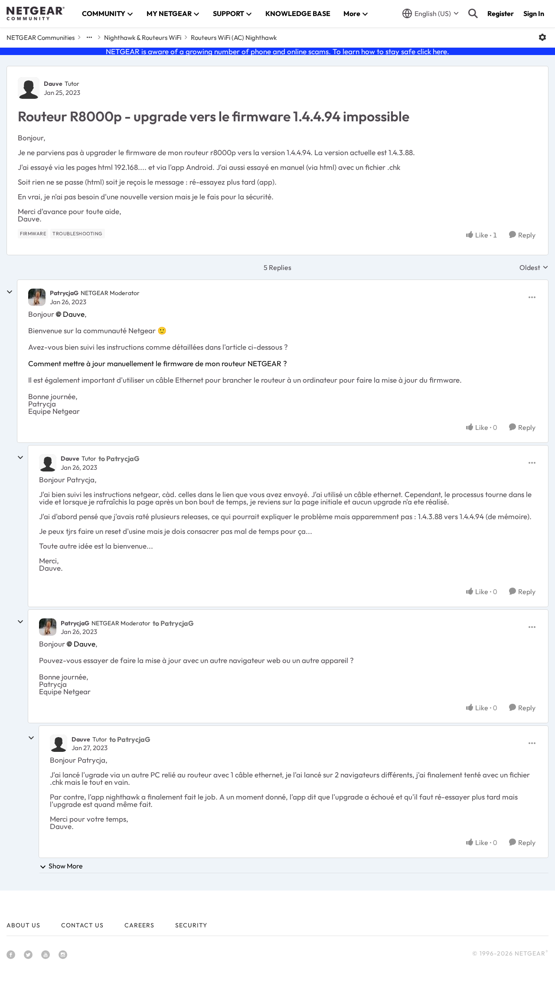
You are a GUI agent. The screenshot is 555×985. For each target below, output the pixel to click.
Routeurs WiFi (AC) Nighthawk (234, 37)
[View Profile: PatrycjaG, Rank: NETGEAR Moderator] (37, 297)
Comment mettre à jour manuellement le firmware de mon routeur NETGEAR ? (157, 363)
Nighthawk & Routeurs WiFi (142, 37)
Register (500, 13)
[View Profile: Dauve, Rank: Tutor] (28, 88)
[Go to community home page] (36, 13)
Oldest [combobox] (533, 267)
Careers (139, 925)
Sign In (533, 13)
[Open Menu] (542, 37)
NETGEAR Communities (41, 37)
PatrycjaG (64, 293)
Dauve (53, 84)
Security (191, 925)
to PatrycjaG (119, 458)
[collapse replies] (9, 292)
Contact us (82, 925)
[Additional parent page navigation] (89, 37)
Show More (66, 865)
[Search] (473, 13)
